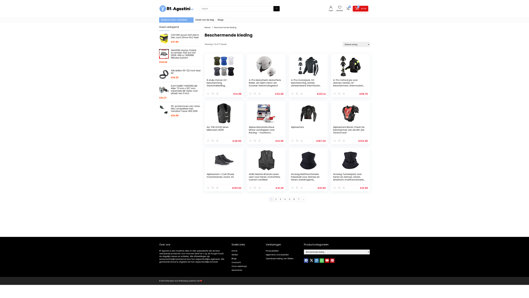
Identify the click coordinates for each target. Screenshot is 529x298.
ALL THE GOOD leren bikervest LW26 (218, 128)
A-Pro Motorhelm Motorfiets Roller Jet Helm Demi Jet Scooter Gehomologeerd (265, 82)
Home (207, 27)
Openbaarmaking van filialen (280, 258)
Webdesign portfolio (187, 281)
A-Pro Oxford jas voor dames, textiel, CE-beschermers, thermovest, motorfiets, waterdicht (348, 84)
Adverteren (237, 270)
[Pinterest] (332, 260)
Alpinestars (297, 127)
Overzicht (236, 262)
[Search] (276, 8)
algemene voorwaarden (277, 254)
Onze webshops (239, 266)
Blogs (220, 19)
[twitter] (311, 260)
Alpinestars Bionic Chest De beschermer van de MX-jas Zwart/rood (349, 129)
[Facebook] (306, 260)
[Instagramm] (316, 260)
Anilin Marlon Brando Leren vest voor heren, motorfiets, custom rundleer (264, 176)
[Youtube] (327, 260)
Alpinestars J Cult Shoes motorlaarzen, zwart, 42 (220, 175)
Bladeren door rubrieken (174, 19)
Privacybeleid (272, 250)
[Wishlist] (339, 7)
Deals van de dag (204, 19)
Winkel (235, 254)
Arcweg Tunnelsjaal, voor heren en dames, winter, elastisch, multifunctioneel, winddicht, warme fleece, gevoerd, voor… (348, 179)
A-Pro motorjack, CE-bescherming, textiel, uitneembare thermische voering (305, 84)
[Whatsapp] (322, 260)
